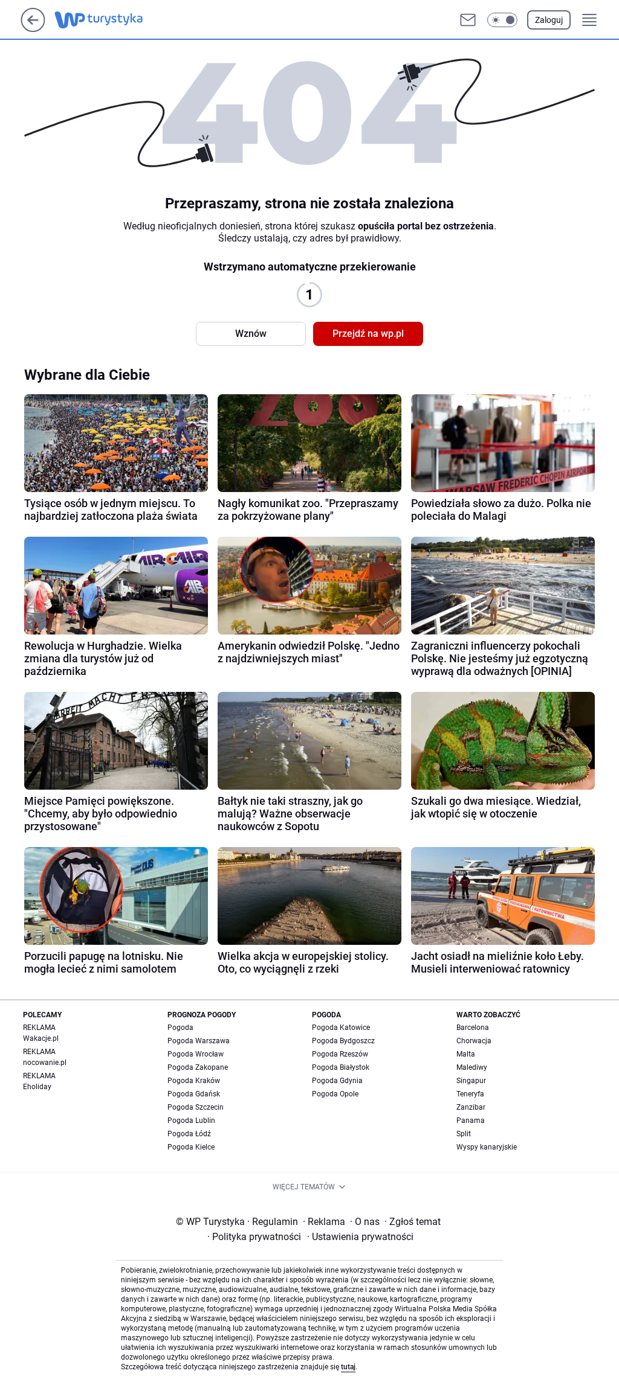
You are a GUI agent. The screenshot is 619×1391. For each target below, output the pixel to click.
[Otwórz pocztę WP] (468, 20)
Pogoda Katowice (341, 1027)
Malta (465, 1054)
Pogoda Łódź (189, 1134)
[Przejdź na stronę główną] (33, 28)
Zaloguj (549, 20)
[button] (502, 20)
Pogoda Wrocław (195, 1054)
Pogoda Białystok (340, 1067)
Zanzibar (470, 1107)
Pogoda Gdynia (337, 1080)
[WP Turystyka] (108, 20)
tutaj (348, 1367)
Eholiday (37, 1086)
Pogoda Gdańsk (193, 1094)
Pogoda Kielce (191, 1147)
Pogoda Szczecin (195, 1107)
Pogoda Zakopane (197, 1067)
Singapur (471, 1080)
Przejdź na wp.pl (368, 333)
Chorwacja (473, 1041)
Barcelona (472, 1027)
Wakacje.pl (41, 1038)
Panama (470, 1120)
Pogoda (180, 1027)
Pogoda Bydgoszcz (343, 1041)
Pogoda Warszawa (198, 1041)
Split (463, 1134)
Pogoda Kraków (193, 1080)
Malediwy (471, 1067)
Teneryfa (470, 1094)
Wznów (251, 333)
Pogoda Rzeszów (340, 1054)
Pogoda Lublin (191, 1120)
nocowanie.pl (44, 1062)
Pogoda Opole (335, 1094)
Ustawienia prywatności (360, 1236)
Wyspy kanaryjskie (486, 1147)
